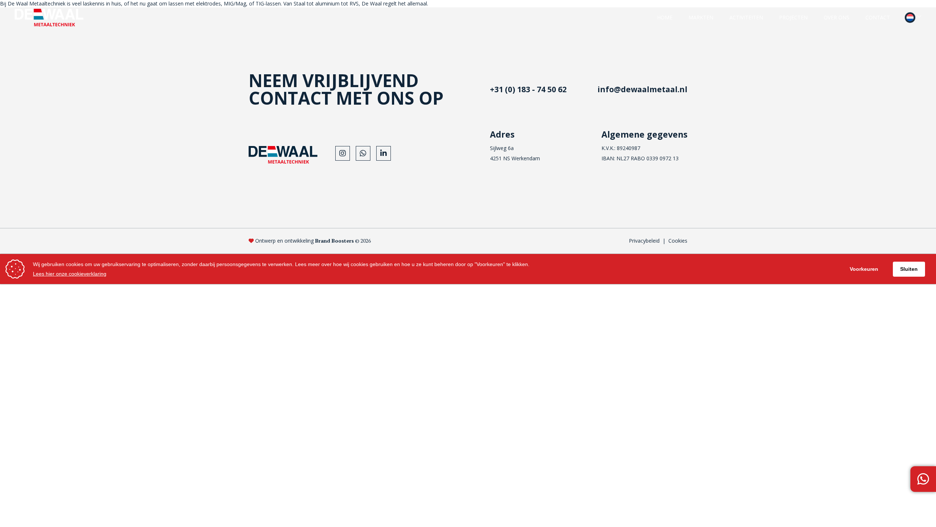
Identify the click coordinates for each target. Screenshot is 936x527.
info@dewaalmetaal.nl (642, 89)
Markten (700, 17)
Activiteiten (746, 17)
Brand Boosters (334, 240)
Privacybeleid (644, 240)
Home (664, 17)
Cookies (677, 240)
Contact (877, 17)
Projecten (793, 17)
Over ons (836, 17)
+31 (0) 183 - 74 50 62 (528, 89)
